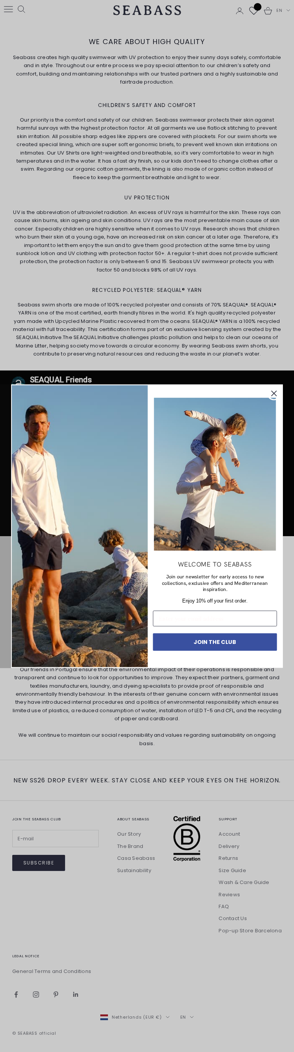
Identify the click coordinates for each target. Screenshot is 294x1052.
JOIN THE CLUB (215, 641)
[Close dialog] (274, 393)
